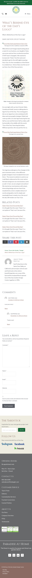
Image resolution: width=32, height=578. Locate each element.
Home (6, 250)
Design (21, 250)
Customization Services (9, 497)
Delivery (4, 494)
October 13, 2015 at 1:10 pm (16, 300)
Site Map (5, 569)
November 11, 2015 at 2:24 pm (19, 315)
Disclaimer (5, 573)
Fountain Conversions (8, 500)
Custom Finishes (7, 503)
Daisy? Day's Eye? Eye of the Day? (12, 205)
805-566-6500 (6, 480)
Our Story (5, 512)
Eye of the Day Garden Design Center (15, 567)
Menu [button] (28, 13)
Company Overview (8, 515)
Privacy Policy (6, 571)
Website (4, 388)
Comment (5, 345)
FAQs (3, 518)
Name (4, 371)
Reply (6, 308)
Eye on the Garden (14, 250)
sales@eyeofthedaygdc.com (10, 482)
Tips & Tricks (5, 490)
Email (4, 379)
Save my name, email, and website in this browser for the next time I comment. (15, 399)
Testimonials (5, 521)
